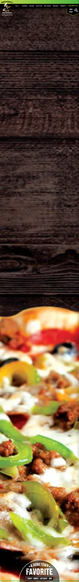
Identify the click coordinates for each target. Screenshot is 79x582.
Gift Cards (55, 6)
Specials (31, 6)
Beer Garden (47, 6)
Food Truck (39, 6)
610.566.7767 (73, 5)
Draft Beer (25, 6)
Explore (62, 6)
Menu (17, 5)
